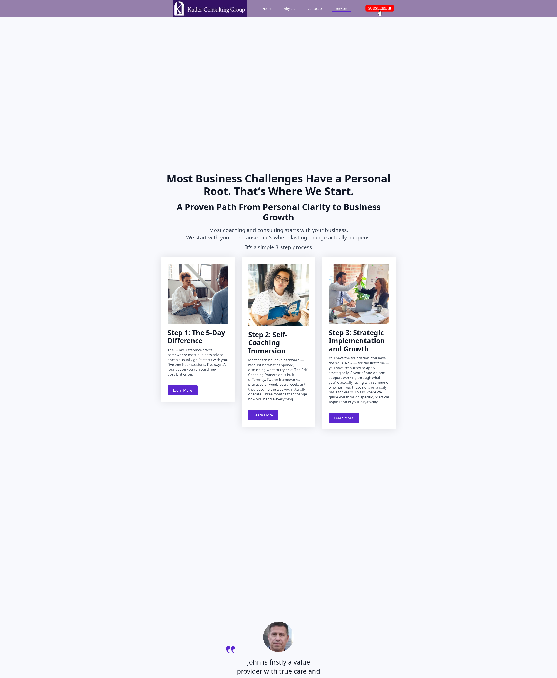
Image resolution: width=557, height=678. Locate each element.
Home (267, 9)
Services (341, 9)
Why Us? (289, 9)
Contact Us (315, 9)
